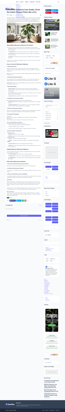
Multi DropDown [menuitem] (18, 6)
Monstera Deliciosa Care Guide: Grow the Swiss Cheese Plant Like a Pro (55, 39)
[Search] (58, 2)
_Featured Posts (47, 282)
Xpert (49, 234)
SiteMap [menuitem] (17, 11)
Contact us (47, 299)
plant (16, 61)
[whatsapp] (55, 217)
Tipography (32, 1)
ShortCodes (46, 292)
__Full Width (46, 286)
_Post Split (46, 288)
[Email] (25, 201)
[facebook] (48, 204)
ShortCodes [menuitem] (18, 10)
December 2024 (51, 115)
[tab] (51, 279)
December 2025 (51, 113)
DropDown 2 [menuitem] (18, 8)
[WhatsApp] (23, 201)
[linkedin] (55, 222)
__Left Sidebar (46, 284)
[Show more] (28, 201)
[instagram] (48, 209)
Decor (47, 57)
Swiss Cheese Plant (12, 47)
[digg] (55, 211)
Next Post (40, 220)
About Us (47, 410)
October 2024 (51, 119)
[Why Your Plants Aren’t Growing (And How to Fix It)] (47, 47)
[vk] (55, 209)
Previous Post (8, 220)
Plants (11, 197)
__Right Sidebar (46, 285)
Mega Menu (46, 280)
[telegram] (48, 220)
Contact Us (47, 195)
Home (17, 1)
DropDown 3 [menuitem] (18, 9)
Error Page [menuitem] (18, 12)
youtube (54, 169)
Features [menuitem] (17, 5)
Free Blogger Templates (49, 248)
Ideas (54, 55)
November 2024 (51, 117)
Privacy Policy (47, 300)
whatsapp (55, 166)
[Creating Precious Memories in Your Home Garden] (47, 34)
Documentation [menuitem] (18, 13)
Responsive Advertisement (52, 152)
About (46, 177)
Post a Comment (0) (24, 215)
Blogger (26, 1)
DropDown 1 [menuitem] (18, 7)
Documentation (46, 291)
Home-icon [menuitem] (18, 4)
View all (40, 205)
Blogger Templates (48, 250)
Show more (50, 235)
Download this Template (48, 293)
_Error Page (46, 289)
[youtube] (48, 211)
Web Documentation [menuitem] (19, 14)
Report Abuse (48, 73)
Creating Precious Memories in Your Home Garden (54, 33)
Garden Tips (48, 55)
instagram (48, 169)
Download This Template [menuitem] (20, 16)
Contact (46, 178)
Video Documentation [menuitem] (19, 15)
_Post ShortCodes (47, 283)
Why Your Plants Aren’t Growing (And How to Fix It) (54, 46)
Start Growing (51, 325)
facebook (48, 166)
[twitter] (55, 204)
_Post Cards (46, 287)
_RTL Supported (47, 290)
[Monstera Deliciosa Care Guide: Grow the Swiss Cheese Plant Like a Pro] (47, 40)
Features (21, 1)
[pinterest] (55, 206)
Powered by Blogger (51, 68)
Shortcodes (38, 1)
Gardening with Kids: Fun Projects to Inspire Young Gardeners (50, 395)
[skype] (48, 206)
